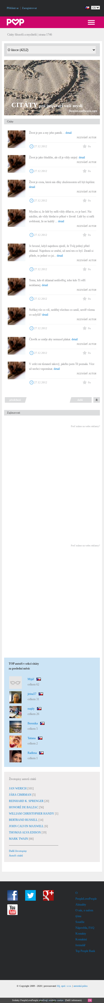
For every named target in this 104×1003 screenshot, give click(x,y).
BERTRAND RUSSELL (23, 820)
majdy (31, 708)
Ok (89, 1000)
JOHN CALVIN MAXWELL (27, 826)
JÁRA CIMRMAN (20, 794)
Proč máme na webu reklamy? (85, 426)
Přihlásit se (13, 8)
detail (69, 132)
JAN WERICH (18, 788)
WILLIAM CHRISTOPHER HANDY (32, 813)
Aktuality (80, 904)
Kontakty (80, 933)
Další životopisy (18, 850)
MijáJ (31, 679)
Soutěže (79, 922)
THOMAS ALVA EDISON (25, 832)
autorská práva (80, 986)
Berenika (33, 723)
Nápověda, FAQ (84, 927)
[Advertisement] (52, 483)
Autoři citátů (16, 855)
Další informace (73, 1000)
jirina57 (32, 694)
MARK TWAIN (19, 838)
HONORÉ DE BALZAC (24, 807)
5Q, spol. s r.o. (64, 986)
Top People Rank (85, 951)
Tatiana (32, 738)
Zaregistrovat (29, 8)
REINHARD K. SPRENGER (26, 801)
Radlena (32, 753)
